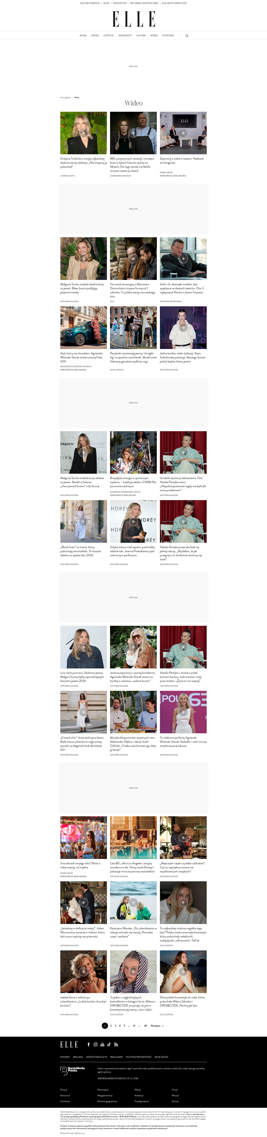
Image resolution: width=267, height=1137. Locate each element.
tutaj (83, 1133)
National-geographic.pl (107, 1101)
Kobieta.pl (139, 1095)
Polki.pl (138, 1089)
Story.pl (175, 1101)
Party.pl (63, 1089)
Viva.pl (175, 1089)
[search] (187, 35)
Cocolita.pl (65, 1101)
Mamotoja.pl (102, 1089)
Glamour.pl (65, 1095)
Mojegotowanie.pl (104, 1095)
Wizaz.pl (175, 1095)
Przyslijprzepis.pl (142, 1101)
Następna (155, 1025)
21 (134, 1025)
